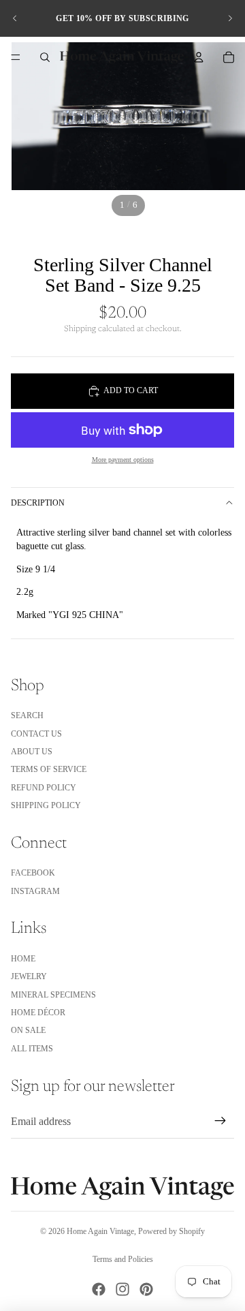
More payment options (123, 459)
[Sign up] (220, 1121)
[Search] (45, 57)
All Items (32, 1048)
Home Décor (38, 1012)
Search (27, 715)
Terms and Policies (123, 1259)
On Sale (28, 1030)
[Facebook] (99, 1289)
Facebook (33, 873)
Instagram (35, 891)
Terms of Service (48, 769)
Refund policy (43, 787)
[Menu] (15, 57)
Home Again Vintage (100, 1231)
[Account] (199, 57)
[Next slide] (230, 18)
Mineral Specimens (53, 995)
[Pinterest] (146, 1289)
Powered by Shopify (171, 1231)
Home (23, 958)
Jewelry (29, 976)
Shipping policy (46, 805)
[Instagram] (122, 1289)
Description (38, 503)
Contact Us (36, 734)
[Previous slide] (15, 18)
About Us (31, 751)
